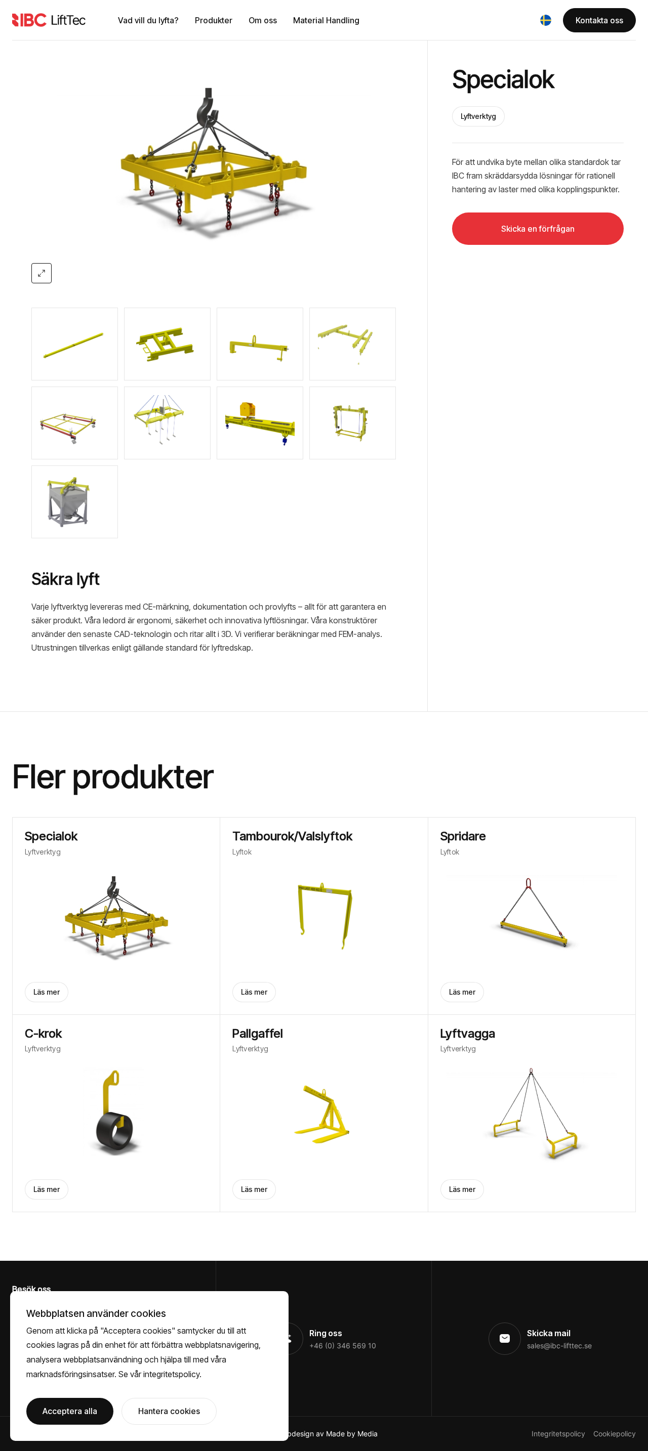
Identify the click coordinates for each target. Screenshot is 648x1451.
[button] (546, 20)
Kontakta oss (599, 20)
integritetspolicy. (172, 1374)
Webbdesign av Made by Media (325, 1433)
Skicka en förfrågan (538, 229)
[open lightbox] (213, 161)
